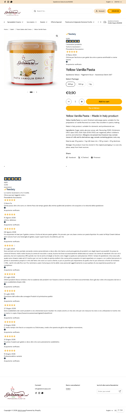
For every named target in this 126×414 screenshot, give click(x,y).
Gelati (12, 29)
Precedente (70, 49)
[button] (68, 101)
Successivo (79, 49)
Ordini (68, 389)
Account (102, 11)
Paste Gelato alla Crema (24, 29)
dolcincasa (22, 410)
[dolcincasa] (12, 11)
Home (6, 29)
